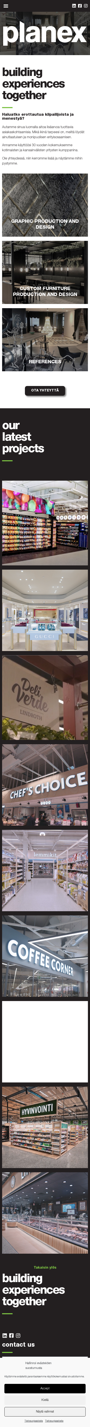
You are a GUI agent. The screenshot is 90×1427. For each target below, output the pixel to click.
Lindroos (11, 647)
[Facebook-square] (80, 6)
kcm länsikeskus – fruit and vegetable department (38, 734)
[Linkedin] (74, 6)
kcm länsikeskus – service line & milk (37, 822)
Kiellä (45, 1400)
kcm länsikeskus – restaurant (30, 1078)
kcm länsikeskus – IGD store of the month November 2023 (41, 560)
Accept (45, 1388)
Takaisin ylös (45, 1268)
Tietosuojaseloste (33, 1421)
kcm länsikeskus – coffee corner (33, 993)
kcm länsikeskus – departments (32, 907)
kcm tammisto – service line (29, 1250)
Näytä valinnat (45, 1411)
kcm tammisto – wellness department (37, 1164)
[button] (6, 6)
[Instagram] (86, 6)
